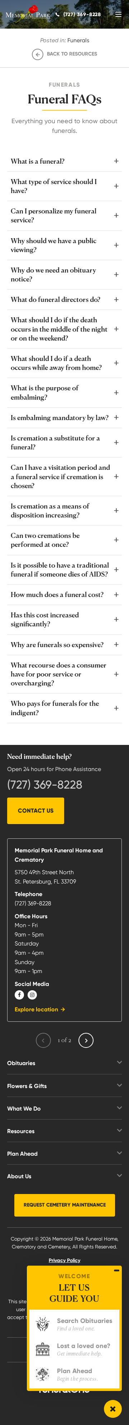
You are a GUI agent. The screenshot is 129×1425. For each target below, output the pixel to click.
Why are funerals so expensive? (57, 645)
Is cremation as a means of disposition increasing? (50, 510)
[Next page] (86, 1040)
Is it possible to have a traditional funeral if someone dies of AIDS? (60, 569)
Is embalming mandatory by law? (60, 418)
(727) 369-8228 (44, 784)
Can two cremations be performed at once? (45, 539)
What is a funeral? (37, 161)
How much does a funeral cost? (57, 594)
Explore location (36, 1009)
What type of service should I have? (54, 186)
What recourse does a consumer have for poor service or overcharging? (58, 674)
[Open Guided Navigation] (113, 1409)
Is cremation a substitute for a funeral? (55, 442)
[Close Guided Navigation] (116, 1270)
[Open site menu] (118, 14)
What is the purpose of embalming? (44, 392)
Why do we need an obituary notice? (53, 274)
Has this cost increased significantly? (45, 619)
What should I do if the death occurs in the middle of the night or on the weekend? (59, 329)
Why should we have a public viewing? (53, 245)
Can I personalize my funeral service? (53, 215)
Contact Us (35, 810)
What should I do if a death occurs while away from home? (56, 363)
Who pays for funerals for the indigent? (55, 707)
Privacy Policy (64, 1260)
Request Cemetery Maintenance (65, 1205)
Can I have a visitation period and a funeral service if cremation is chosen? (60, 476)
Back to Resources (72, 54)
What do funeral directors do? (55, 299)
